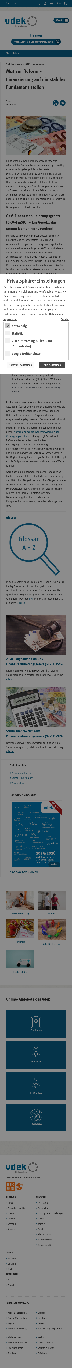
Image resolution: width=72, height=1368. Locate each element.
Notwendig (19, 326)
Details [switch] (65, 319)
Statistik (17, 333)
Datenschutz (56, 314)
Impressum (10, 319)
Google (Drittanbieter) (26, 354)
